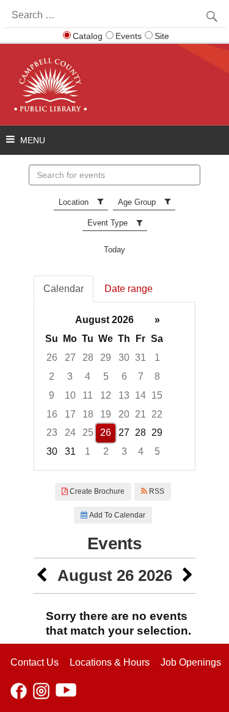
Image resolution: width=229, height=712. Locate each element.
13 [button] (123, 395)
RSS (155, 491)
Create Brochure (96, 491)
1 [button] (157, 357)
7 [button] (141, 376)
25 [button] (87, 432)
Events (128, 36)
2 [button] (51, 376)
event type (107, 222)
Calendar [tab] (63, 288)
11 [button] (87, 395)
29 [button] (105, 357)
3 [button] (70, 376)
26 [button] (51, 357)
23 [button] (51, 432)
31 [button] (140, 357)
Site (161, 36)
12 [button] (105, 395)
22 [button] (156, 414)
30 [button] (123, 357)
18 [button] (87, 414)
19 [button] (105, 414)
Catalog (88, 36)
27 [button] (70, 357)
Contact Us (34, 662)
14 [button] (140, 395)
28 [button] (87, 357)
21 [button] (140, 414)
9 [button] (51, 395)
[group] (114, 386)
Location (74, 202)
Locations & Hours (110, 662)
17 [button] (70, 414)
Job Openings (191, 662)
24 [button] (70, 432)
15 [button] (156, 395)
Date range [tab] (128, 288)
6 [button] (124, 376)
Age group (137, 202)
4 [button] (87, 376)
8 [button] (157, 376)
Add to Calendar (116, 515)
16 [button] (51, 414)
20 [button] (123, 414)
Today (114, 249)
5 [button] (106, 376)
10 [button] (70, 395)
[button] (41, 575)
